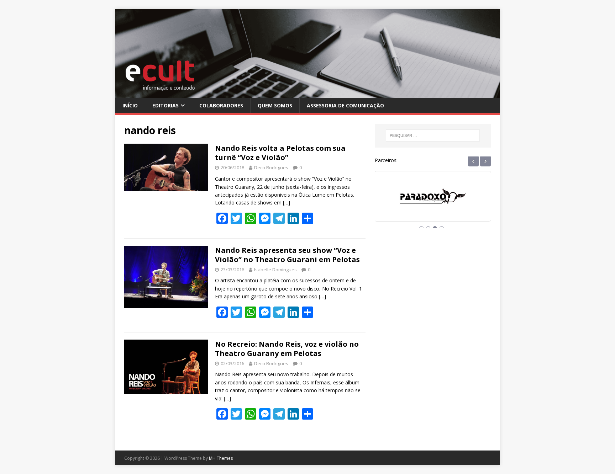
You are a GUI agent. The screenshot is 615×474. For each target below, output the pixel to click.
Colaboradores (221, 105)
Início (130, 105)
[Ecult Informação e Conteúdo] (307, 93)
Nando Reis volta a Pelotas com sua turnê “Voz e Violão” (280, 152)
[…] (286, 202)
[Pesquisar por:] (432, 135)
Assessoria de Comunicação (345, 105)
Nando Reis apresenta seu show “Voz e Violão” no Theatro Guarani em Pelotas (287, 254)
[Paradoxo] (405, 202)
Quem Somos (275, 105)
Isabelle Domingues (275, 269)
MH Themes (221, 458)
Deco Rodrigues (271, 167)
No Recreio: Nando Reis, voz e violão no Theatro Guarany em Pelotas (287, 348)
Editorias (165, 105)
